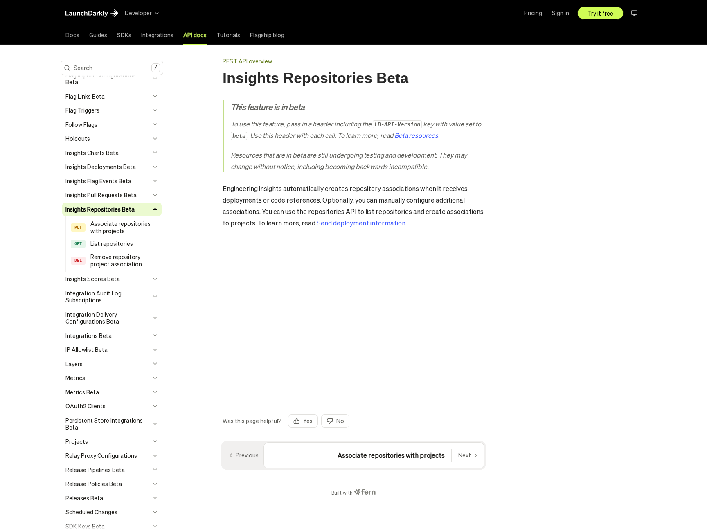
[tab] (72, 35)
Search (115, 67)
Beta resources (416, 135)
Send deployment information (361, 222)
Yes (308, 420)
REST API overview (247, 61)
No (340, 420)
